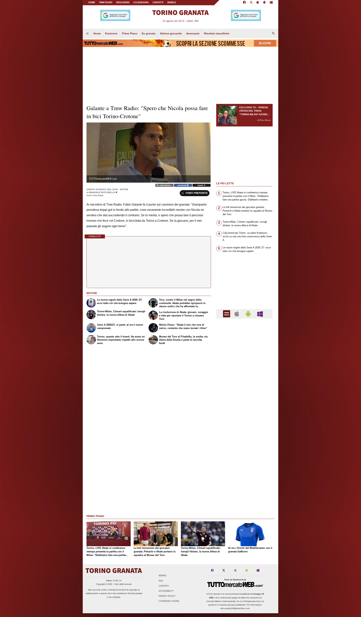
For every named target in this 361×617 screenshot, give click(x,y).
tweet (201, 185)
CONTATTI (157, 2)
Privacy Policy (167, 596)
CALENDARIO (141, 2)
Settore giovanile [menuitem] (171, 33)
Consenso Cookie (169, 601)
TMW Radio (105, 2)
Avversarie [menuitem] (192, 33)
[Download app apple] (258, 2)
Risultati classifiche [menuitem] (216, 33)
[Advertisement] (244, 467)
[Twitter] (251, 2)
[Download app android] (264, 2)
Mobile (162, 576)
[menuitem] (87, 33)
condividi (182, 185)
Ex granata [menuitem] (148, 33)
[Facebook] (244, 2)
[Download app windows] (271, 2)
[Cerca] (273, 33)
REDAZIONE (123, 2)
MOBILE (171, 2)
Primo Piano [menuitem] (129, 33)
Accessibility (166, 591)
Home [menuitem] (97, 33)
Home (91, 2)
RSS (161, 581)
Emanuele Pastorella (102, 192)
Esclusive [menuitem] (111, 33)
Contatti (164, 586)
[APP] (227, 313)
